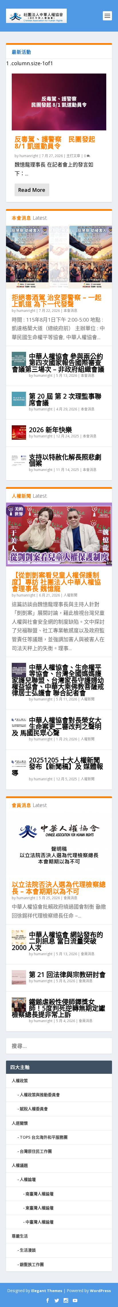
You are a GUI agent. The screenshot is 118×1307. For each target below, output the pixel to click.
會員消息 (70, 897)
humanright (28, 155)
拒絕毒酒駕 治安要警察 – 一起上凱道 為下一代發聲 (57, 301)
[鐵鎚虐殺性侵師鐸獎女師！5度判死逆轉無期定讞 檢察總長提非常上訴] (19, 1004)
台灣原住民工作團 (36, 1151)
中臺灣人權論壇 (39, 1222)
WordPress (100, 1290)
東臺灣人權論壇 (39, 1208)
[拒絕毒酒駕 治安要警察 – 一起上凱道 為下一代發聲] (59, 256)
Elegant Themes (46, 1290)
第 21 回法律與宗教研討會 (67, 974)
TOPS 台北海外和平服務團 (44, 1137)
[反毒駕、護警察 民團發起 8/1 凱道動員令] (59, 102)
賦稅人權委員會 (34, 1108)
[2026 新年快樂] (19, 432)
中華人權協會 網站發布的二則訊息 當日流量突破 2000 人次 (57, 941)
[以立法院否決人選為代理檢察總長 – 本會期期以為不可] (59, 844)
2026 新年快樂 (50, 429)
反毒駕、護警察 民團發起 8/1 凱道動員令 (55, 142)
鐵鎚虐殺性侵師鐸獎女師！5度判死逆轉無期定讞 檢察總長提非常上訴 (62, 1008)
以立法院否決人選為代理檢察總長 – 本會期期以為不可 (59, 888)
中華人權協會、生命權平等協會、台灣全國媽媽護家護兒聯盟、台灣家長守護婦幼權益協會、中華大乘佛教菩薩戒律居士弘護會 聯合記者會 (58, 680)
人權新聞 (70, 595)
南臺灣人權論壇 (39, 1193)
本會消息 (70, 310)
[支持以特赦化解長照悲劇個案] (19, 460)
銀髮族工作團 (32, 1264)
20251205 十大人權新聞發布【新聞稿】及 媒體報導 (57, 766)
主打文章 (73, 155)
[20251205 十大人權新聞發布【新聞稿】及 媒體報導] (19, 763)
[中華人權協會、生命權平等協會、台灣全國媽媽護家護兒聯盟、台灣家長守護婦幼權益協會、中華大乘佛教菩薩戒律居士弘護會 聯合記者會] (19, 670)
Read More (31, 189)
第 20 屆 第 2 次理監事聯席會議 (65, 399)
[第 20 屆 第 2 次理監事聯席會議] (19, 399)
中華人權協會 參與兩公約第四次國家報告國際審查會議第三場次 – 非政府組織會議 (58, 362)
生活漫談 (28, 1250)
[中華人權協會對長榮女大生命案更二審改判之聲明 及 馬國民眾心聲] (19, 723)
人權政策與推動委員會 (40, 1094)
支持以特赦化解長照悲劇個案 (65, 460)
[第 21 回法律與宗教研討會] (19, 977)
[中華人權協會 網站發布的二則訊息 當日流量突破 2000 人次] (19, 937)
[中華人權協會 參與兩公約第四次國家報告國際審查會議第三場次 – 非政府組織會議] (19, 359)
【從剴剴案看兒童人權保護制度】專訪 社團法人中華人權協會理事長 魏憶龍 (56, 581)
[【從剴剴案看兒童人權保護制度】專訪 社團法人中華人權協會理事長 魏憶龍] (59, 534)
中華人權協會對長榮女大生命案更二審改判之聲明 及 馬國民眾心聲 (56, 726)
